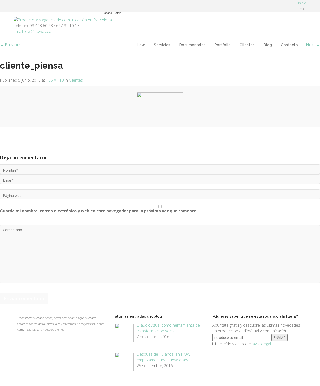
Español (107, 13)
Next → (313, 44)
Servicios (162, 45)
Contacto (289, 45)
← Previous (11, 44)
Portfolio (223, 45)
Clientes (247, 45)
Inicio (302, 3)
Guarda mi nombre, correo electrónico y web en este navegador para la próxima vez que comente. (99, 211)
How (141, 45)
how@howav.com (34, 31)
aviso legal (262, 344)
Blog (268, 45)
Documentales (193, 45)
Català (118, 13)
